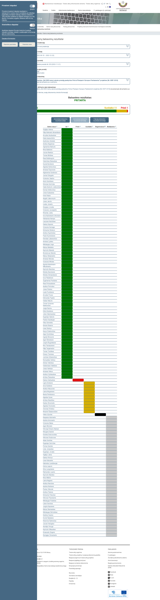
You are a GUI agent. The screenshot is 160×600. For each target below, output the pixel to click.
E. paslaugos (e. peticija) (102, 10)
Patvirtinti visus (27, 44)
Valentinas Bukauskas (50, 161)
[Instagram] (109, 583)
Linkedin (112, 586)
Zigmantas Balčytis (49, 147)
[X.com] (109, 578)
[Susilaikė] (92, 127)
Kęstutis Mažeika (48, 475)
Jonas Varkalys (48, 368)
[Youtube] (109, 580)
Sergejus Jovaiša (48, 207)
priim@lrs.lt (39, 559)
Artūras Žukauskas (49, 377)
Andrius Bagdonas (48, 144)
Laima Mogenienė (48, 391)
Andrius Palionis (48, 492)
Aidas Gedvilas (47, 440)
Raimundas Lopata (49, 472)
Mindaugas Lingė (48, 244)
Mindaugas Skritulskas (50, 512)
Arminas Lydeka (48, 241)
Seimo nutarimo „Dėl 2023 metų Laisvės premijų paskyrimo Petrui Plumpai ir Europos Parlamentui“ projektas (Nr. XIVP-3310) (70, 89)
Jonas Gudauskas (48, 193)
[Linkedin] (109, 586)
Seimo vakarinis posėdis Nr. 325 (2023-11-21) (45, 64)
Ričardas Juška (48, 213)
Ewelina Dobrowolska (50, 435)
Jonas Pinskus (47, 289)
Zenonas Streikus (48, 409)
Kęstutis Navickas (49, 269)
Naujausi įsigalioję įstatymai (77, 560)
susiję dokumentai (50, 92)
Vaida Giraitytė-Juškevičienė (52, 187)
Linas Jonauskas (48, 449)
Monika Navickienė (49, 272)
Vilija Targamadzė (48, 348)
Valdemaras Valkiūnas (50, 366)
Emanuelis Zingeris (49, 532)
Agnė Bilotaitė (47, 426)
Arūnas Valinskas (48, 363)
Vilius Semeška (48, 323)
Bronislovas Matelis (49, 253)
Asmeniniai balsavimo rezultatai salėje (60, 120)
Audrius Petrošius (48, 286)
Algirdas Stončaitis (49, 406)
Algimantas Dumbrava (50, 173)
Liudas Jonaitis (48, 204)
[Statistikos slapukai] (32, 25)
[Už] (68, 127)
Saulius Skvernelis (49, 403)
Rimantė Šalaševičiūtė (50, 412)
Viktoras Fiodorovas (49, 437)
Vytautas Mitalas (48, 262)
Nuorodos (72, 573)
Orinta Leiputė (47, 466)
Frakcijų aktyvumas (69, 26)
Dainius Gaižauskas (49, 380)
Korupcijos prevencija (75, 566)
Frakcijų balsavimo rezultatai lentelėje (99, 120)
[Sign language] (108, 7)
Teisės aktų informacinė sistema (74, 4)
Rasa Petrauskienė (49, 283)
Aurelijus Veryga (48, 526)
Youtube (112, 580)
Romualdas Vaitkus (49, 360)
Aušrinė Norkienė (48, 486)
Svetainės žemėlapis (75, 575)
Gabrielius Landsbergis (50, 463)
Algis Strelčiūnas (48, 334)
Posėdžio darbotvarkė (37, 73)
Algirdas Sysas (47, 397)
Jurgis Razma (47, 308)
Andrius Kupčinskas (49, 233)
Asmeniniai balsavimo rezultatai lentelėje (80, 120)
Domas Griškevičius (49, 190)
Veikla (53, 10)
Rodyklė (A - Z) (73, 578)
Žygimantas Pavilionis (50, 281)
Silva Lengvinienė (48, 469)
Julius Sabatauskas (49, 314)
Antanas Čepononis (49, 170)
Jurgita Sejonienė (48, 506)
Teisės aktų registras (93, 4)
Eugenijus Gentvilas (49, 443)
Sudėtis (45, 10)
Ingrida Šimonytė (48, 337)
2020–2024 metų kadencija (40, 46)
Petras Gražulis (48, 446)
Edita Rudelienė (48, 311)
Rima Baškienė (47, 150)
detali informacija (61, 92)
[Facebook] (109, 572)
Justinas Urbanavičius (50, 357)
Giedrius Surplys (48, 515)
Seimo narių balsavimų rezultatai (40, 29)
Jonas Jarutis (47, 201)
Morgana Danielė (48, 432)
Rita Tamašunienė (48, 346)
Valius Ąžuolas (47, 414)
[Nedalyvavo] (115, 127)
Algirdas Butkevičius (49, 167)
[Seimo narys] (56, 127)
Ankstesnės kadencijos (67, 10)
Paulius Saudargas (49, 320)
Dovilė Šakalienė (48, 518)
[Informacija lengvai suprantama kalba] (110, 7)
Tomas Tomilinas (48, 351)
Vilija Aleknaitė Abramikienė (52, 132)
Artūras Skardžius (48, 400)
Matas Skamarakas (49, 509)
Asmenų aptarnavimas (115, 552)
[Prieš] (80, 127)
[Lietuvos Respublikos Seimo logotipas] (123, 6)
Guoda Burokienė (48, 164)
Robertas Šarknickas (49, 521)
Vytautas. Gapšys (48, 178)
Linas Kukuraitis (48, 460)
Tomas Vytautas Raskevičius (48, 304)
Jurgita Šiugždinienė (49, 343)
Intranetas (72, 583)
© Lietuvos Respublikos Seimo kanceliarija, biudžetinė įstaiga (48, 566)
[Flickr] (109, 575)
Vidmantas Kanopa (49, 218)
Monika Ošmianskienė (50, 275)
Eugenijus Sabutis (48, 317)
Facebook (113, 572)
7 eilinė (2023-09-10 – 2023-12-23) (42, 55)
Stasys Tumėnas (48, 354)
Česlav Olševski (48, 489)
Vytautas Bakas (48, 423)
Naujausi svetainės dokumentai (78, 563)
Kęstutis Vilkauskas (49, 529)
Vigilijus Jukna (47, 455)
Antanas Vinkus (48, 371)
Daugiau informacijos (8, 38)
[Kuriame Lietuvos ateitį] (118, 597)
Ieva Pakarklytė (48, 278)
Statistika (39, 33)
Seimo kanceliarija (84, 10)
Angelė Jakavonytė (49, 198)
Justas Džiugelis (48, 175)
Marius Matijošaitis (49, 256)
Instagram (113, 583)
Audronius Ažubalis (49, 141)
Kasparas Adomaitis (49, 417)
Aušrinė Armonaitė (49, 420)
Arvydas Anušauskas (49, 135)
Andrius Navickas (48, 483)
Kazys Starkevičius (49, 331)
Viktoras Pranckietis (49, 498)
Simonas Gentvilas (49, 184)
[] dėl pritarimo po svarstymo (74, 81)
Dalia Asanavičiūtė (49, 138)
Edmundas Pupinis (49, 298)
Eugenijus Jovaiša (48, 452)
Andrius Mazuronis (49, 389)
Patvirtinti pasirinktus (10, 44)
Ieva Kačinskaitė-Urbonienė (52, 216)
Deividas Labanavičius (50, 239)
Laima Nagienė (47, 481)
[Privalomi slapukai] (32, 6)
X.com (112, 578)
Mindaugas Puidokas (49, 501)
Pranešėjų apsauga (75, 568)
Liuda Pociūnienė (48, 292)
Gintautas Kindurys (49, 230)
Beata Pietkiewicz (49, 394)
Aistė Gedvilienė (48, 181)
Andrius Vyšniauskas (49, 374)
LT (104, 4)
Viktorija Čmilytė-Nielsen (51, 429)
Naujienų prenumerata (114, 563)
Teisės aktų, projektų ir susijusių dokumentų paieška (84, 555)
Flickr (111, 575)
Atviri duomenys (113, 560)
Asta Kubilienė (47, 386)
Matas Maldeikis (48, 247)
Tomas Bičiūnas (48, 155)
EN (107, 4)
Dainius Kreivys (48, 458)
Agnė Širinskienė (48, 340)
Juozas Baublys (48, 152)
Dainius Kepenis (48, 224)
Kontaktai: (34, 549)
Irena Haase (47, 196)
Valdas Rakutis (47, 301)
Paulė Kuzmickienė (49, 236)
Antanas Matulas (48, 259)
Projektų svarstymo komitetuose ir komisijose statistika (94, 26)
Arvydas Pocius (48, 295)
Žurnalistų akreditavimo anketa (117, 557)
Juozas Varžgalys (48, 524)
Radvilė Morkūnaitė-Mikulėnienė (49, 265)
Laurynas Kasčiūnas (49, 221)
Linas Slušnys (47, 328)
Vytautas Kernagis (49, 227)
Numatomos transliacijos (53, 4)
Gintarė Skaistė (48, 325)
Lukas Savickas (48, 503)
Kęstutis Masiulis (48, 250)
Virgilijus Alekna (48, 129)
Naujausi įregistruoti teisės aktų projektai (81, 557)
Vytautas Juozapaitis (50, 210)
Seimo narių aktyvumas (53, 26)
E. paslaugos (111, 555)
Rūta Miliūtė (47, 478)
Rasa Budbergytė (48, 158)
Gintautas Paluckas (49, 495)
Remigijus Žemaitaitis (50, 535)
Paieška (71, 581)
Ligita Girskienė (48, 383)
